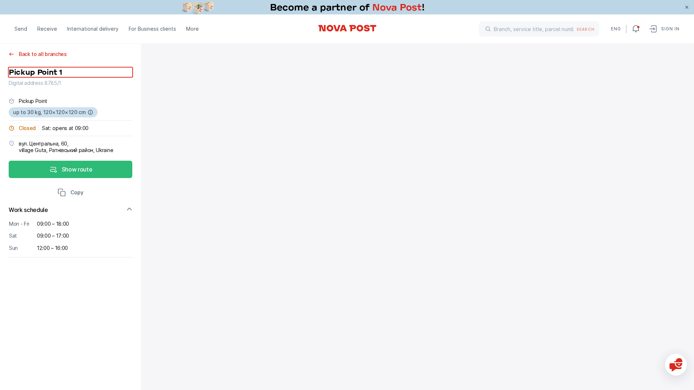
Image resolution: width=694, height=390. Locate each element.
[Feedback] (676, 365)
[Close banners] (687, 7)
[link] (347, 7)
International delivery (93, 29)
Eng (615, 28)
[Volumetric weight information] (90, 112)
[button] (70, 193)
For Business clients (152, 29)
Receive (47, 29)
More (192, 29)
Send (20, 29)
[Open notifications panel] (635, 28)
